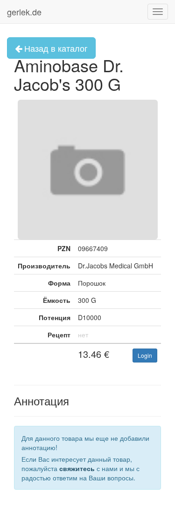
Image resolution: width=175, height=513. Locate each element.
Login (145, 355)
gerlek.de (24, 12)
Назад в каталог (55, 48)
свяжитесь (77, 468)
